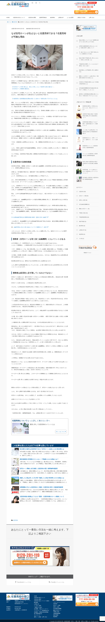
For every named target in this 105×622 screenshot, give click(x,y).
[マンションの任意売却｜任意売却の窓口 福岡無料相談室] (79, 155)
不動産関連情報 (83, 217)
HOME (8, 17)
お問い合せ (91, 17)
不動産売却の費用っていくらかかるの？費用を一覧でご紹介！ (88, 64)
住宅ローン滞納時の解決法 (21, 88)
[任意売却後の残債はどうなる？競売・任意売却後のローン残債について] (79, 123)
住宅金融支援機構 (83, 204)
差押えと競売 (82, 200)
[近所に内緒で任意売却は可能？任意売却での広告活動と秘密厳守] (79, 163)
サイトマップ (37, 615)
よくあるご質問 (37, 605)
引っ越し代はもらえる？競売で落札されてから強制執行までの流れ (88, 52)
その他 (80, 238)
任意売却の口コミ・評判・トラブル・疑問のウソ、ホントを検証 (90, 139)
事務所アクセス (87, 252)
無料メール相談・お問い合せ (40, 616)
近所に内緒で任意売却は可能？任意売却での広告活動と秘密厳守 (90, 163)
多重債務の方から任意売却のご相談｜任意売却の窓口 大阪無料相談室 (41, 487)
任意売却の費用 (32, 17)
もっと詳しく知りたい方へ (31, 421)
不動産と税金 (82, 213)
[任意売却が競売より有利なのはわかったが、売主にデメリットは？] (79, 107)
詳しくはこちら (60, 431)
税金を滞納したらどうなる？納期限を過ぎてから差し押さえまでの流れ (88, 40)
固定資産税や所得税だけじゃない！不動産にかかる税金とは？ (39, 459)
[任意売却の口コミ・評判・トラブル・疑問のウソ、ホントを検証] (79, 139)
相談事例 (81, 234)
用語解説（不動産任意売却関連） (41, 612)
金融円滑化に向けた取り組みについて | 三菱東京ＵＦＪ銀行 (30, 227)
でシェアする (24, 582)
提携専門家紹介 (43, 17)
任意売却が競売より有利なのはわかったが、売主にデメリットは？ (90, 107)
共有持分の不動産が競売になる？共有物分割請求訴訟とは (88, 82)
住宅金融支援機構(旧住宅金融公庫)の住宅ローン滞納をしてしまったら (88, 88)
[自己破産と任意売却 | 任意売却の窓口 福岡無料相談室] (79, 179)
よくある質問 (70, 17)
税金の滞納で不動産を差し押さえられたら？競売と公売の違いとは (88, 58)
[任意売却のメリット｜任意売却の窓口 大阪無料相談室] (79, 147)
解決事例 (52, 17)
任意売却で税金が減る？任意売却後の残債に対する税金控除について (90, 115)
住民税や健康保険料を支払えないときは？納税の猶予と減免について (88, 46)
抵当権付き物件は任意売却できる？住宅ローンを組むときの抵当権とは (42, 449)
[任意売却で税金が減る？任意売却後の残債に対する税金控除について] (79, 115)
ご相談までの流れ (81, 17)
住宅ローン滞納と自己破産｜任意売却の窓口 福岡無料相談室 (39, 468)
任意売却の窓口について (19, 17)
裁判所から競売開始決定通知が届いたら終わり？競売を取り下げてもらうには (35, 98)
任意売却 (15, 520)
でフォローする (57, 582)
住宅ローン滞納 (83, 195)
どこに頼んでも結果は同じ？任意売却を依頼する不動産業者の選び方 (90, 131)
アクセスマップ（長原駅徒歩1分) (41, 610)
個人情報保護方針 (38, 613)
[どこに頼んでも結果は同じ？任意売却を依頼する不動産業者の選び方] (79, 131)
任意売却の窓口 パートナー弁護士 (41, 600)
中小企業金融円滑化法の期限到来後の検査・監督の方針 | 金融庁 (29, 217)
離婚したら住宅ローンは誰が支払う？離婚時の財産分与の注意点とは (88, 76)
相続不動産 (81, 221)
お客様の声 (60, 17)
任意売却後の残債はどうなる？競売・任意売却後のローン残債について (42, 496)
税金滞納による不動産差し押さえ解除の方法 (88, 70)
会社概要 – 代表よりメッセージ (41, 608)
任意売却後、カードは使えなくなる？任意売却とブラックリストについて (90, 171)
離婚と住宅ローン (83, 208)
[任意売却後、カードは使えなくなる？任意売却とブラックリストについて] (79, 171)
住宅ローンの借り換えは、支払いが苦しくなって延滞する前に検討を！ (33, 86)
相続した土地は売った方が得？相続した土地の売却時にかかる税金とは (42, 478)
